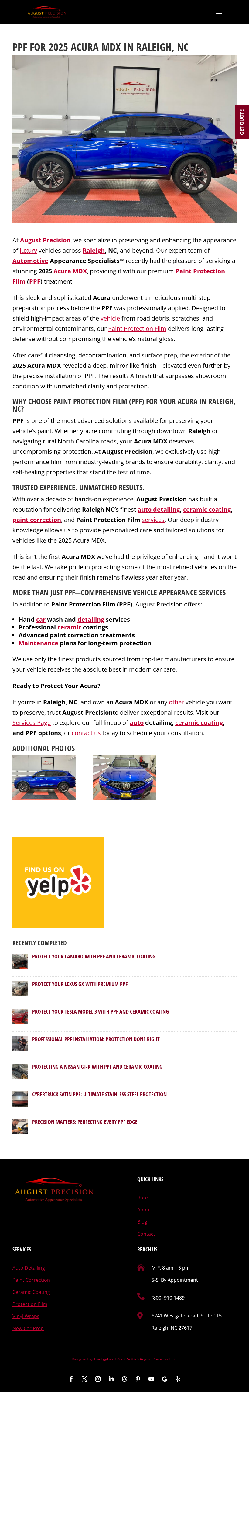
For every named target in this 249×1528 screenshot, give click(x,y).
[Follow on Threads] (124, 1379)
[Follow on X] (84, 1379)
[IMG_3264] (44, 777)
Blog (142, 1221)
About (144, 1209)
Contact (146, 1234)
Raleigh (94, 250)
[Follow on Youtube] (151, 1379)
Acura (62, 271)
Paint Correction (31, 1280)
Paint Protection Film (137, 328)
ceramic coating (207, 509)
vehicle (110, 318)
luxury (28, 250)
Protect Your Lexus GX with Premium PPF (80, 984)
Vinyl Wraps (25, 1316)
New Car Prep (28, 1328)
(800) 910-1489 (168, 1297)
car (41, 619)
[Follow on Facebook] (71, 1379)
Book (143, 1197)
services (153, 520)
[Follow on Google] (164, 1379)
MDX (80, 271)
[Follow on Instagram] (97, 1379)
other (176, 702)
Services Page (31, 723)
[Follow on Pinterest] (137, 1379)
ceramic (69, 627)
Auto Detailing (28, 1267)
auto (137, 723)
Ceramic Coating (31, 1292)
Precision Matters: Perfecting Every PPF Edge (85, 1121)
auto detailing (159, 509)
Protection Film (29, 1304)
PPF (34, 281)
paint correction (36, 520)
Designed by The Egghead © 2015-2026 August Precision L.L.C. (125, 1359)
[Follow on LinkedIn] (111, 1379)
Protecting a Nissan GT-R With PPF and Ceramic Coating (97, 1066)
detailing (90, 619)
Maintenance (38, 643)
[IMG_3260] (124, 777)
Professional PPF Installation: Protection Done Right (96, 1039)
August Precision (45, 240)
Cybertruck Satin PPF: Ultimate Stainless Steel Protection (99, 1094)
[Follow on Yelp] (177, 1379)
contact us (86, 733)
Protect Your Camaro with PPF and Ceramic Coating (93, 956)
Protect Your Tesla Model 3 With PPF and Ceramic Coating (100, 1011)
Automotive (30, 261)
